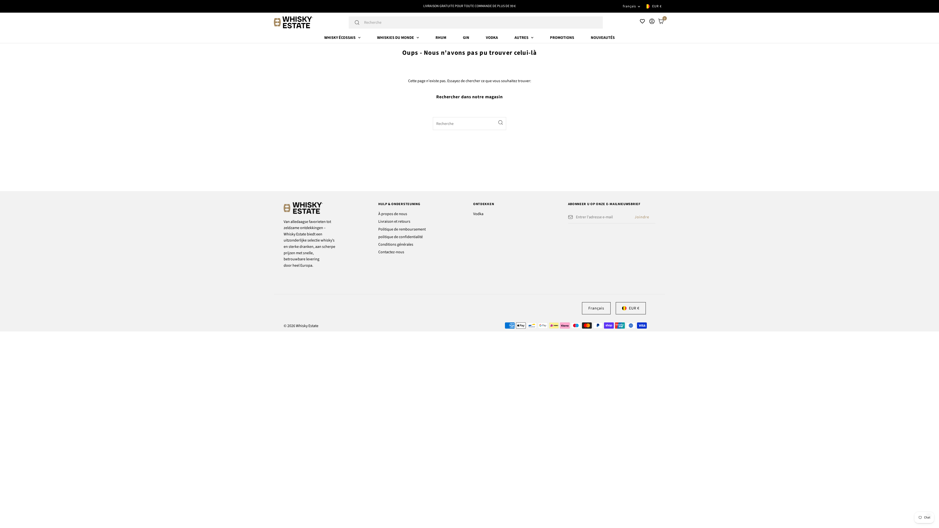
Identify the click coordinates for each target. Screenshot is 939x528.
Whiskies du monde (395, 37)
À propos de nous (392, 214)
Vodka (492, 37)
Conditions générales (395, 244)
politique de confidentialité (400, 237)
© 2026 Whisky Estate (301, 326)
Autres (521, 37)
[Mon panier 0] (661, 21)
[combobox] (482, 22)
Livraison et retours (394, 221)
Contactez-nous (391, 252)
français (629, 6)
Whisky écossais (340, 37)
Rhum (441, 37)
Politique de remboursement (402, 229)
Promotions (562, 37)
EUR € (657, 6)
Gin (466, 37)
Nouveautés (603, 37)
